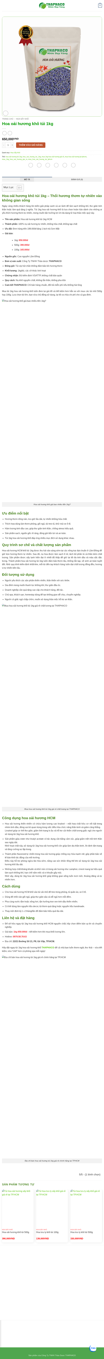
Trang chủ (7, 119)
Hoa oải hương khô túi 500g (15, 1232)
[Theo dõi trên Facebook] (77, 1332)
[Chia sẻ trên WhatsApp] (30, 165)
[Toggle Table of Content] (18, 187)
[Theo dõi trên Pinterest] (79, 1340)
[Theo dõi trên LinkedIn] (88, 1340)
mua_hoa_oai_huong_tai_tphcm (40, 159)
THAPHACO (48, 947)
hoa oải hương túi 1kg (14, 157)
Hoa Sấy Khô (22, 119)
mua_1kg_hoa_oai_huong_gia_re (14, 159)
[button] (3, 5)
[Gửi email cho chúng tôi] (86, 1336)
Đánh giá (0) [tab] (77, 179)
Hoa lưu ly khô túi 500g (81, 1232)
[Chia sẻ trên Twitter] (48, 165)
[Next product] (4, 133)
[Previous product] (10, 133)
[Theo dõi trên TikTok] (94, 1332)
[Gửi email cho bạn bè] (56, 165)
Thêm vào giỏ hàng (31, 145)
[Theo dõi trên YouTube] (96, 1340)
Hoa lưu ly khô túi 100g (47, 1232)
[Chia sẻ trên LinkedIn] (73, 165)
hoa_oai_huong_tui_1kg (32, 157)
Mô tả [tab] (27, 179)
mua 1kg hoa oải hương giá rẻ (53, 157)
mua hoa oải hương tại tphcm (76, 157)
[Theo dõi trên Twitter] (78, 1336)
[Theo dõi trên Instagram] (86, 1332)
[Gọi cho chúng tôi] (95, 1336)
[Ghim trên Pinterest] (65, 165)
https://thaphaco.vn (21, 1310)
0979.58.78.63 (20, 936)
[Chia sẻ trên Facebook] (39, 165)
